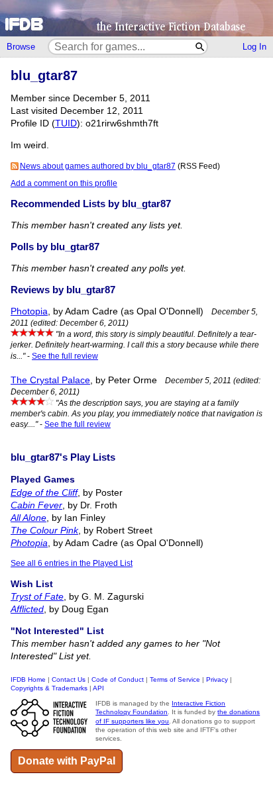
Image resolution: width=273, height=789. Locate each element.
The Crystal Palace (50, 380)
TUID (66, 123)
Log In (254, 47)
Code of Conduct (117, 679)
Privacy (217, 679)
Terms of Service (175, 679)
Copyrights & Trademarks (49, 688)
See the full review (65, 356)
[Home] (136, 18)
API (98, 688)
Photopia (29, 311)
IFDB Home (28, 679)
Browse (21, 47)
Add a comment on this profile (64, 183)
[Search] (200, 47)
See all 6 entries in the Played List (72, 563)
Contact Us (68, 679)
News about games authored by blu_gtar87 (98, 166)
